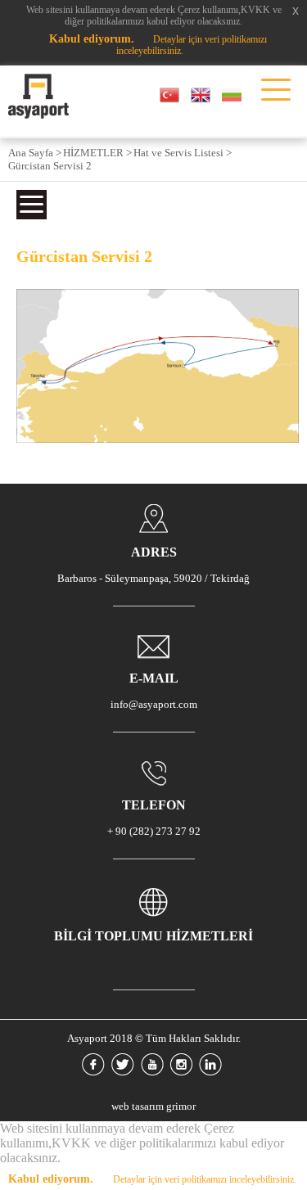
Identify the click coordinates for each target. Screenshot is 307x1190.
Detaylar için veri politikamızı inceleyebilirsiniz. (204, 1179)
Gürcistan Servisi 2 (50, 166)
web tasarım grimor (153, 1106)
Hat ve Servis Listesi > (182, 152)
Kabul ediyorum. (91, 39)
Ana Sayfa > (34, 152)
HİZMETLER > (97, 152)
